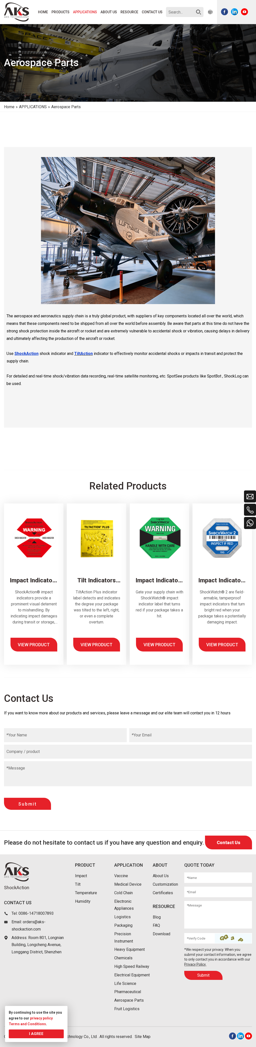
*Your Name (16, 735)
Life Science (125, 983)
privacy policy (41, 1018)
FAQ (156, 925)
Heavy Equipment (129, 949)
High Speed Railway (131, 966)
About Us (161, 875)
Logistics (122, 916)
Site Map (142, 1036)
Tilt (77, 884)
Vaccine (121, 875)
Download (161, 934)
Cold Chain (123, 892)
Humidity (82, 901)
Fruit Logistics (127, 1008)
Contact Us (228, 842)
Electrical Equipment (132, 975)
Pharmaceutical (127, 991)
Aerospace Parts (129, 1000)
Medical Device (128, 884)
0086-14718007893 (36, 913)
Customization (165, 884)
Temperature (86, 892)
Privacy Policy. (195, 964)
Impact (81, 875)
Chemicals (123, 958)
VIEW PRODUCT (34, 644)
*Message (15, 768)
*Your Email (142, 735)
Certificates (163, 892)
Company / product (23, 751)
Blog (157, 917)
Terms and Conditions (27, 1024)
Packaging (123, 925)
